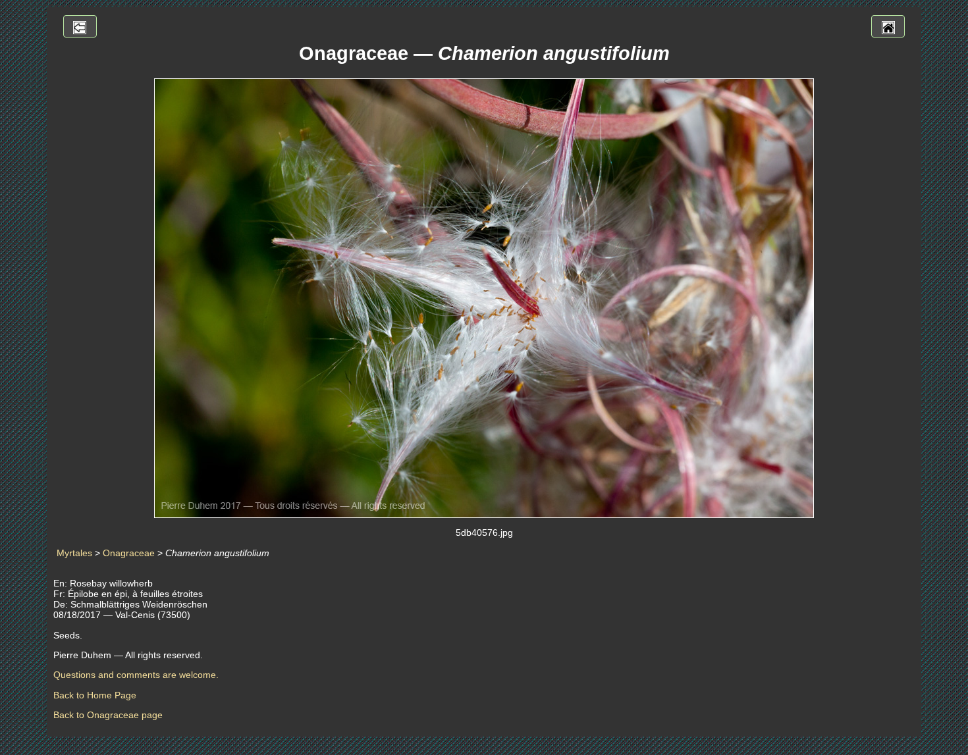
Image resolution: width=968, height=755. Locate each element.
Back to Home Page (94, 695)
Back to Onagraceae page (108, 715)
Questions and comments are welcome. (136, 674)
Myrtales (74, 553)
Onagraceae (129, 553)
